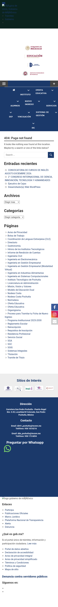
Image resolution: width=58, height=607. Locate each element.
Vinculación (24, 116)
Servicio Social (15, 337)
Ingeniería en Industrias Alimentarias (26, 273)
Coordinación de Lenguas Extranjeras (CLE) (29, 239)
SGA (10, 340)
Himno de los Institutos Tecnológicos (26, 249)
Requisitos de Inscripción (20, 330)
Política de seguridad (15, 566)
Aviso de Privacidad (17, 232)
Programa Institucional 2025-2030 (25, 320)
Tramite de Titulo (16, 357)
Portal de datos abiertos (17, 549)
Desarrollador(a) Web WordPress (24, 187)
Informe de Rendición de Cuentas (24, 252)
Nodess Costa (14, 293)
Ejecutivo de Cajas (17, 183)
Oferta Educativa (41, 92)
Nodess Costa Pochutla (19, 296)
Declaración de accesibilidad (19, 552)
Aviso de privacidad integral (18, 556)
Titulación (13, 354)
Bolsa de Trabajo (16, 235)
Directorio (12, 242)
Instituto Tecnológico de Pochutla (24, 279)
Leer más (31, 543)
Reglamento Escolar (17, 323)
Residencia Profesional (19, 334)
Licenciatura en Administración (23, 283)
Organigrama (14, 310)
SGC (10, 344)
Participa (9, 510)
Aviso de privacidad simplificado (21, 559)
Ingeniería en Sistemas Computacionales (28, 276)
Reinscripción (14, 327)
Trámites (9, 16)
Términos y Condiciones (17, 562)
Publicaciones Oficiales (16, 513)
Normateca (13, 300)
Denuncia (9, 527)
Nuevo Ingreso (29, 103)
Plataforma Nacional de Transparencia (24, 520)
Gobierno (9, 19)
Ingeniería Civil (15, 256)
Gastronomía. (14, 246)
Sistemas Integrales (17, 350)
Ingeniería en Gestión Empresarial (24, 262)
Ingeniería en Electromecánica (22, 259)
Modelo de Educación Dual (21, 290)
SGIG (10, 347)
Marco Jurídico (12, 516)
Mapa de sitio (11, 569)
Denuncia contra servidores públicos (24, 576)
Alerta (8, 523)
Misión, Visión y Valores (19, 286)
